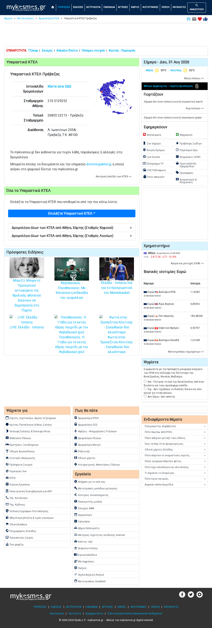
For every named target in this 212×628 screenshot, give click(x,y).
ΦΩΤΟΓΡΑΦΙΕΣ (150, 7)
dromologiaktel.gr (98, 164)
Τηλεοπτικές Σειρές (19, 537)
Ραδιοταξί (82, 451)
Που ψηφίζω (14, 544)
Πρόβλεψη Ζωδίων (189, 143)
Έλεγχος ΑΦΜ (84, 508)
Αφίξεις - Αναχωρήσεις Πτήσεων (95, 431)
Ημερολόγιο (83, 514)
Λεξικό (80, 568)
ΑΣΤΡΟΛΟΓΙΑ (93, 7)
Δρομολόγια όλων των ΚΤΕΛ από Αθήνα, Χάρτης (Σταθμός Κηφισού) (72, 228)
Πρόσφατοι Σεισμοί (19, 464)
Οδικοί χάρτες (84, 458)
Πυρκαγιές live (15, 471)
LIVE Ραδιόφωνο (154, 170)
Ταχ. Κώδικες (15, 504)
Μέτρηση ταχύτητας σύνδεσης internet (99, 535)
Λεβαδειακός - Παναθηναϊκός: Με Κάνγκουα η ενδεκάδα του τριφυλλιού (72, 290)
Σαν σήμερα (152, 143)
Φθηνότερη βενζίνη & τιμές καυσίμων (29, 517)
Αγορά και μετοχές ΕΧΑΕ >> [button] (187, 263)
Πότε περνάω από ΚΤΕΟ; (175, 432)
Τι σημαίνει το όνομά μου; (175, 473)
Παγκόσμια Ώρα (187, 150)
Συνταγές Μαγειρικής (20, 458)
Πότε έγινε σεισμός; (175, 478)
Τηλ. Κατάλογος (16, 498)
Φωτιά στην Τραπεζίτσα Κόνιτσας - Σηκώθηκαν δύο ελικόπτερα (116, 344)
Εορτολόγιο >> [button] (195, 108)
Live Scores (151, 157)
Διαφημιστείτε (94, 613)
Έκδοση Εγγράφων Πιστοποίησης (26, 511)
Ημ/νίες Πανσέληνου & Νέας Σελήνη (28, 424)
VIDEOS (165, 7)
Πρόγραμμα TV (153, 163)
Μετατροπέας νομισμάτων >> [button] (186, 351)
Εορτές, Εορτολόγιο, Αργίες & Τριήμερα (30, 418)
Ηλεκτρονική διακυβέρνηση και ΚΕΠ (28, 491)
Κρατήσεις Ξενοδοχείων (22, 444)
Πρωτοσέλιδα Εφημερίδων (186, 164)
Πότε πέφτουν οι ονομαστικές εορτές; (175, 455)
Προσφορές (184, 172)
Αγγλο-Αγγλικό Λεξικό (89, 574)
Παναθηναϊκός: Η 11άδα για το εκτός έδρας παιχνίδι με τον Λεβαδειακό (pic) (71, 344)
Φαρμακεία (184, 134)
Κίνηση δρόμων (154, 150)
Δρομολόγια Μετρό (87, 444)
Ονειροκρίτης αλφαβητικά (175, 426)
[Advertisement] (106, 35)
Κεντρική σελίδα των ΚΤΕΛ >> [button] (114, 176)
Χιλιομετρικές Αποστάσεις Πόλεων (97, 464)
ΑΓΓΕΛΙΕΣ (123, 7)
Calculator (82, 521)
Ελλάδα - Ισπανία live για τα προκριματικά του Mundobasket (116, 288)
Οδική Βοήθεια (16, 524)
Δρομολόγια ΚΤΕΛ (49, 18)
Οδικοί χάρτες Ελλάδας (175, 449)
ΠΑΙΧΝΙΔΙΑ (109, 7)
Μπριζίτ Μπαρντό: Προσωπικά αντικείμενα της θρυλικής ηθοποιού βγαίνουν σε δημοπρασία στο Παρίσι (27, 295)
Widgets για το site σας (89, 481)
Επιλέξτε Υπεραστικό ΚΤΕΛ (70, 213)
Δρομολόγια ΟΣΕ (86, 424)
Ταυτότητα (74, 613)
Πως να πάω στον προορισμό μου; (175, 443)
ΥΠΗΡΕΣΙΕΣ (64, 7)
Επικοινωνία (57, 613)
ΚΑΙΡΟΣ (135, 7)
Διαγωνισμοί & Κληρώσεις (186, 180)
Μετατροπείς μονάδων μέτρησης (95, 488)
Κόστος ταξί (83, 541)
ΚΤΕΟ (10, 477)
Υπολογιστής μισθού (88, 501)
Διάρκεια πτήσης (86, 548)
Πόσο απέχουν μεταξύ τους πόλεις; (175, 438)
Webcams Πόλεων (18, 438)
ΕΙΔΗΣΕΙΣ (78, 7)
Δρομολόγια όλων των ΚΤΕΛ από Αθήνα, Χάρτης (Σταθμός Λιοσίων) (72, 236)
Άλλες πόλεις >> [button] (194, 78)
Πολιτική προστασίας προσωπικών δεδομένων (134, 613)
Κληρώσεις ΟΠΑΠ (188, 157)
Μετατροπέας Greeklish (90, 581)
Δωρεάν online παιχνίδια (175, 484)
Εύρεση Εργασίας (17, 484)
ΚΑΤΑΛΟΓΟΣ (179, 7)
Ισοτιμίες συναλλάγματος (91, 495)
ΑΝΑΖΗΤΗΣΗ (197, 7)
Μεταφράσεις (84, 561)
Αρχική (8, 18)
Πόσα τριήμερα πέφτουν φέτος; (175, 461)
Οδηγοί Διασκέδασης (20, 451)
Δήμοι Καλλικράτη (86, 528)
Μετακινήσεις (25, 18)
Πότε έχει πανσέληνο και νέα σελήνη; (175, 467)
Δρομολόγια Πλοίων (87, 438)
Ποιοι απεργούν (154, 176)
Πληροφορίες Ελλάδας (20, 531)
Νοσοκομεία (152, 134)
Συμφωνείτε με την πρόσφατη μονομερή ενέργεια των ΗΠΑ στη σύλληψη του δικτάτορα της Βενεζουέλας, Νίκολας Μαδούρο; (173, 373)
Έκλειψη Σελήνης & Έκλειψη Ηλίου (27, 431)
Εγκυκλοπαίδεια (85, 554)
